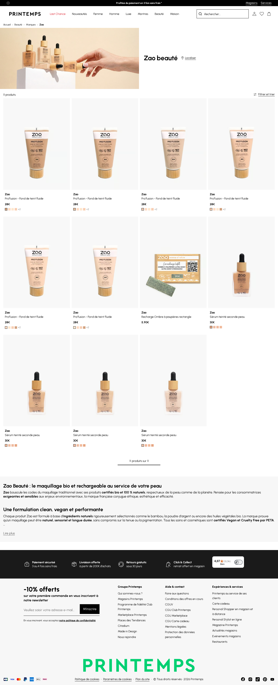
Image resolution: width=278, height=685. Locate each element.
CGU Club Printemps (178, 610)
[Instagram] (250, 679)
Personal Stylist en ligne (227, 619)
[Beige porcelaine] (12, 209)
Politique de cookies (87, 679)
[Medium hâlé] (74, 209)
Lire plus (9, 533)
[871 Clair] (214, 327)
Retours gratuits (136, 562)
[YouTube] (272, 679)
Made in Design (127, 631)
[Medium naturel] (142, 209)
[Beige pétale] (16, 209)
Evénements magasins (226, 636)
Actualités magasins (224, 630)
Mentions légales (175, 626)
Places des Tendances (132, 620)
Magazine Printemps (225, 625)
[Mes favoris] (261, 13)
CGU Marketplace (176, 615)
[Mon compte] (254, 13)
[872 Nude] (217, 327)
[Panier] (269, 13)
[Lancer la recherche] (200, 14)
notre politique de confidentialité (77, 620)
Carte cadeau (221, 603)
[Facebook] (243, 679)
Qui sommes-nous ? (130, 593)
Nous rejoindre (127, 637)
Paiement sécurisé (43, 562)
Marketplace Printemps (132, 615)
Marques (31, 24)
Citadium (123, 626)
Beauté (18, 24)
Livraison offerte (89, 562)
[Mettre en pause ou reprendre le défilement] (8, 3)
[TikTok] (257, 679)
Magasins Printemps (130, 599)
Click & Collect (183, 562)
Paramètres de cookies (117, 679)
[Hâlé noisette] (6, 209)
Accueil (7, 24)
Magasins (251, 3)
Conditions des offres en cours (184, 599)
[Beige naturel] (9, 209)
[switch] (238, 562)
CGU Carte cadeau (177, 621)
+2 (19, 209)
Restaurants (219, 641)
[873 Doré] (221, 327)
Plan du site (143, 679)
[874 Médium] (211, 327)
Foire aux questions (177, 593)
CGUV (169, 604)
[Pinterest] (265, 679)
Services (266, 3)
